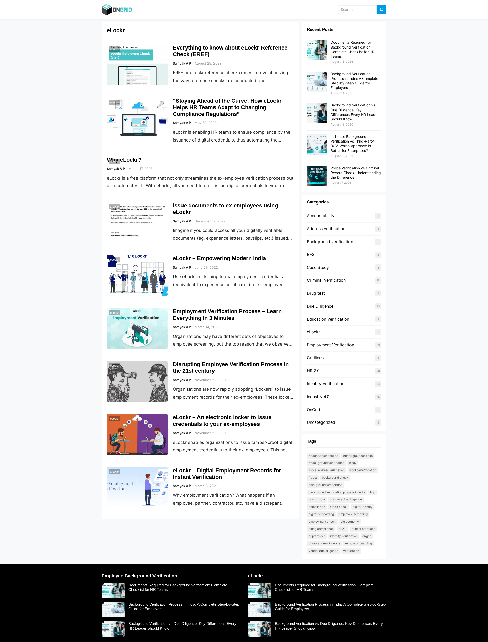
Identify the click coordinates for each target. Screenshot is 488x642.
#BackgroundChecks (358, 456)
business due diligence (346, 499)
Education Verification (328, 319)
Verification (351, 551)
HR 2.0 (313, 370)
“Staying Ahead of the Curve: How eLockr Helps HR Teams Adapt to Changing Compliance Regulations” (227, 107)
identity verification (344, 536)
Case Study (318, 267)
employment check (322, 521)
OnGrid (313, 409)
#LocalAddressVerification (327, 470)
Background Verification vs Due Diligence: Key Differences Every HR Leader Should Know (355, 112)
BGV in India (317, 499)
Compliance (317, 507)
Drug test (316, 293)
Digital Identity (363, 507)
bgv (372, 492)
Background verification (330, 241)
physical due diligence (324, 543)
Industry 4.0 (318, 396)
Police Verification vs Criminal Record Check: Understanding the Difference (356, 172)
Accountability (320, 215)
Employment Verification (330, 344)
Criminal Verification (326, 280)
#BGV (353, 463)
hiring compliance (321, 529)
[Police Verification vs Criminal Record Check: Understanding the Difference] (317, 176)
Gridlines (315, 357)
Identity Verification (325, 383)
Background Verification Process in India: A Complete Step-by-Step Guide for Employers (354, 81)
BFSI (311, 254)
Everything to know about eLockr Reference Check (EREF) (230, 50)
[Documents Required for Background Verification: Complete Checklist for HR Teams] (317, 50)
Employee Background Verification (139, 575)
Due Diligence (320, 306)
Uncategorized (321, 422)
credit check (339, 507)
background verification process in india (337, 492)
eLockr (114, 49)
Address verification (326, 228)
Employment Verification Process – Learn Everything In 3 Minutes (227, 314)
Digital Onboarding (321, 514)
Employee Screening (353, 514)
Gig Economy (350, 521)
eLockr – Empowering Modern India (219, 258)
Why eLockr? (124, 159)
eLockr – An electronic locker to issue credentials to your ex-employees (222, 420)
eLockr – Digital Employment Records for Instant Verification (227, 473)
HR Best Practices (363, 529)
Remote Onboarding (358, 543)
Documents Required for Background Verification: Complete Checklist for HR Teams (352, 49)
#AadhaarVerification (323, 456)
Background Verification (325, 485)
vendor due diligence (323, 551)
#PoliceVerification (362, 470)
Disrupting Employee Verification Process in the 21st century (231, 367)
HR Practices (317, 536)
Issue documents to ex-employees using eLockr (225, 208)
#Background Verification (326, 463)
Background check (335, 477)
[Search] (381, 9)
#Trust (313, 477)
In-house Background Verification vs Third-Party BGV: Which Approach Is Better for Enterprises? (352, 143)
